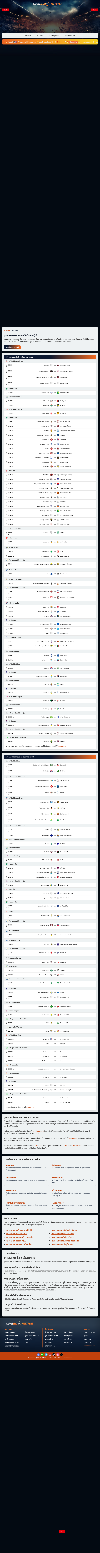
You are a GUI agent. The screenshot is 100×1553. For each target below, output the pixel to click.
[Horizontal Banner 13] (50, 256)
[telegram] (46, 1354)
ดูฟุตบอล (87, 1339)
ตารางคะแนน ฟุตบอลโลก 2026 (19, 1229)
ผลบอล (40, 35)
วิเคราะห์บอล (65, 1145)
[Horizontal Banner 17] (50, 316)
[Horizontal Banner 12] (50, 236)
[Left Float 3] (5, 74)
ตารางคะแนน (70, 35)
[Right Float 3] (94, 74)
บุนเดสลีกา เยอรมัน (12, 1346)
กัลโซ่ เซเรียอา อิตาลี (12, 1342)
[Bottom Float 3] (50, 1539)
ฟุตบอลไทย (49, 1339)
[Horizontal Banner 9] (50, 196)
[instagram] (57, 1354)
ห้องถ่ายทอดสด (38, 1131)
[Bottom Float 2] (50, 1543)
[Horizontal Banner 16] (50, 296)
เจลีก (26, 1342)
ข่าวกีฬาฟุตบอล (50, 1332)
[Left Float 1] (5, 24)
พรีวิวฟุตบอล (77, 1145)
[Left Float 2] (5, 49)
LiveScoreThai (89, 1332)
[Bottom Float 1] (50, 1549)
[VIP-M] (50, 20)
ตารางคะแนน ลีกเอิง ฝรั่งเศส (62, 1237)
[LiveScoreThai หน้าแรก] (19, 1323)
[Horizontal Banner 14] (50, 276)
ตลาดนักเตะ (68, 1339)
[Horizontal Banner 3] (50, 96)
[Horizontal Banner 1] (50, 56)
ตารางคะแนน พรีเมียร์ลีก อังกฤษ (64, 1229)
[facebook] (38, 1354)
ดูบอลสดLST (89, 1342)
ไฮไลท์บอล (38, 1145)
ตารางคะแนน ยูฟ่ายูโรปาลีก (62, 1244)
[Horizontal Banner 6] (50, 156)
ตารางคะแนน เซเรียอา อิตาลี (62, 1233)
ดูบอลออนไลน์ (10, 1332)
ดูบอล (86, 1335)
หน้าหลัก (28, 35)
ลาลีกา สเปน (9, 1339)
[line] (42, 1354)
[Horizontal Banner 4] (50, 116)
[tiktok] (53, 1354)
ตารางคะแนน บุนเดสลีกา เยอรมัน (19, 1237)
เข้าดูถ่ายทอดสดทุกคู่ (12, 347)
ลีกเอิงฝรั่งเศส (30, 1332)
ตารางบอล (48, 1342)
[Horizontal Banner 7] (50, 176)
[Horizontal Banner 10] (50, 216)
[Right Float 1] (94, 24)
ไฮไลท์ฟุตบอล (54, 35)
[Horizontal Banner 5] (50, 136)
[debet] (50, 1535)
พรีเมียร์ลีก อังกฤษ (11, 1335)
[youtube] (50, 1354)
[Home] (47, 3)
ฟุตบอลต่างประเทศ (51, 1335)
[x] (61, 1354)
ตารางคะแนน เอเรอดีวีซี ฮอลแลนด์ (65, 1240)
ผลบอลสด (62, 746)
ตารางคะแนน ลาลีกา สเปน (16, 1233)
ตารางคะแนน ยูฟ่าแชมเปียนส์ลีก (19, 1244)
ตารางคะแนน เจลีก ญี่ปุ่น (16, 1240)
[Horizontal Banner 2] (50, 76)
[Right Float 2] (94, 49)
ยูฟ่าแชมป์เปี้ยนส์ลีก (32, 1335)
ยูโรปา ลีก (28, 1339)
